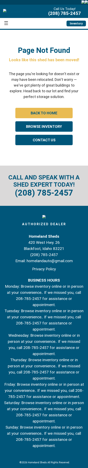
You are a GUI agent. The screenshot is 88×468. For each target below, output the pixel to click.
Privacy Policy (44, 269)
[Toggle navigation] (6, 23)
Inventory (76, 23)
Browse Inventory (44, 126)
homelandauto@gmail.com (50, 261)
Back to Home (44, 113)
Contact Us (44, 140)
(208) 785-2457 (64, 13)
